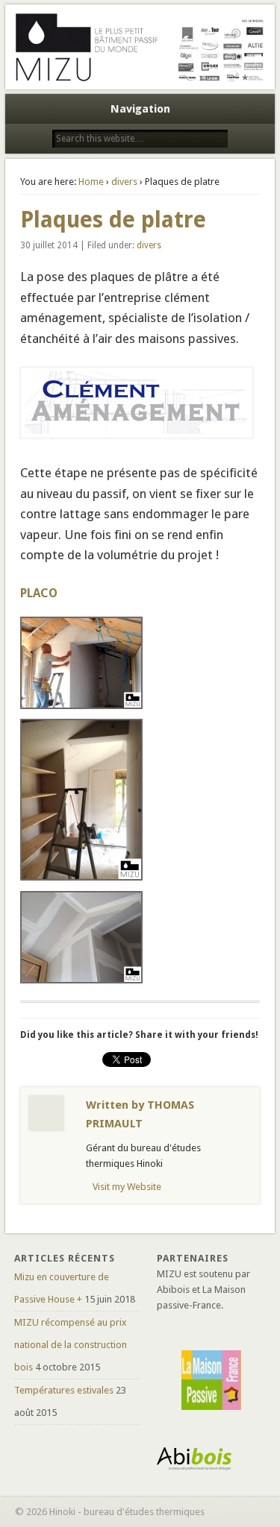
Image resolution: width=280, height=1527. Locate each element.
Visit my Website (127, 1186)
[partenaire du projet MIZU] (211, 1380)
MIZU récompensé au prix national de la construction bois (70, 1345)
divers (124, 181)
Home (91, 181)
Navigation (140, 109)
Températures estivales (63, 1390)
